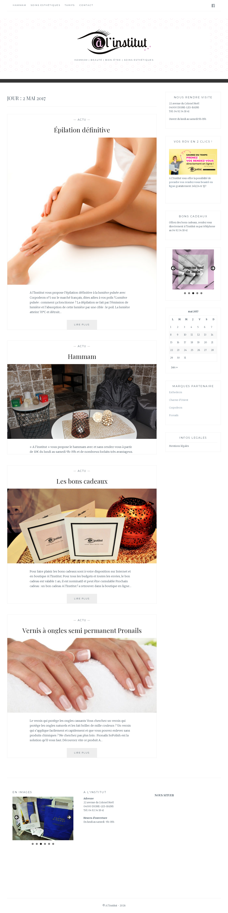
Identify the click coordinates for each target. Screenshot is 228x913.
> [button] (212, 268)
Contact (86, 5)
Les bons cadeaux (82, 481)
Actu (82, 119)
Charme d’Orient (178, 400)
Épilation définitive (82, 129)
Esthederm (175, 392)
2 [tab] (189, 293)
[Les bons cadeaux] (82, 562)
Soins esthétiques (45, 5)
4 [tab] (197, 293)
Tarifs (70, 5)
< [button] (173, 268)
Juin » (174, 367)
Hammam (19, 5)
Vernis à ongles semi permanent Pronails (82, 630)
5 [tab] (201, 293)
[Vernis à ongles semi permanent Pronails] (82, 711)
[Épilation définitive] (82, 283)
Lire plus (85, 326)
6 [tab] (53, 844)
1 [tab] (185, 293)
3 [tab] (193, 293)
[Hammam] (82, 438)
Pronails (173, 415)
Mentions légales (179, 446)
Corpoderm (175, 407)
